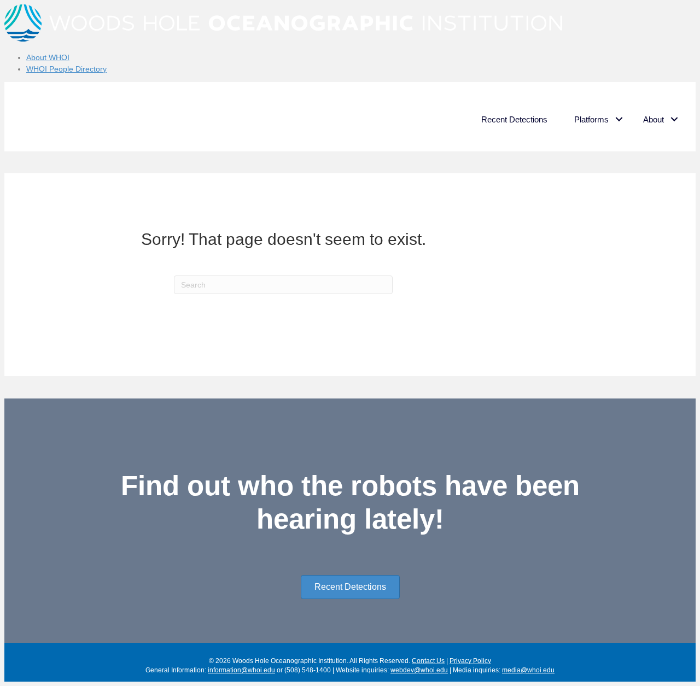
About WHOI (47, 57)
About (653, 119)
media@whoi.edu (528, 670)
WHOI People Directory (66, 69)
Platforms (591, 119)
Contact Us (428, 661)
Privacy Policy (470, 661)
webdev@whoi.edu (419, 670)
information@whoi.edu (241, 670)
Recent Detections (514, 119)
